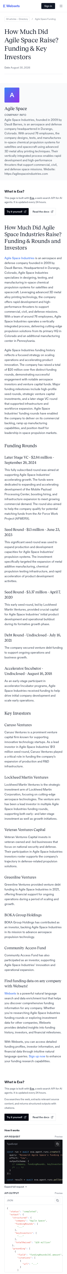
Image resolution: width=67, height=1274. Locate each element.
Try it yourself (14, 211)
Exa (32, 198)
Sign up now (37, 1056)
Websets (10, 993)
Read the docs (41, 211)
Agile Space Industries (19, 258)
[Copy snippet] (57, 1144)
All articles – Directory (17, 19)
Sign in (48, 6)
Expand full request (14, 1187)
